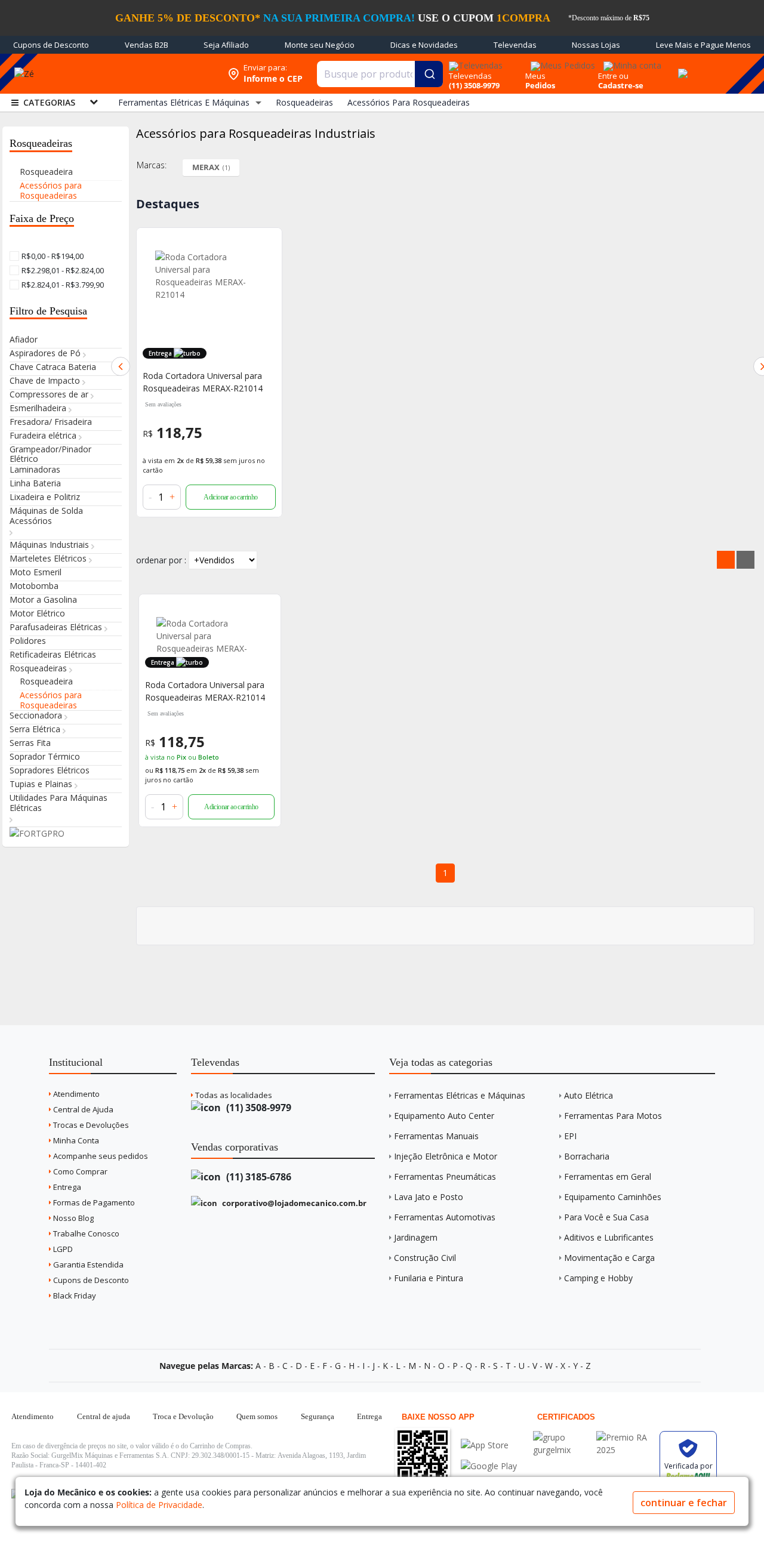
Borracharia (586, 1156)
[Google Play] (489, 1466)
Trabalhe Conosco (85, 1233)
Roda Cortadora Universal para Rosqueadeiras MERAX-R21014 (203, 382)
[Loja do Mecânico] (134, 73)
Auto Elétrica (588, 1095)
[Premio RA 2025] (625, 1437)
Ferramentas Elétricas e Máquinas (459, 1095)
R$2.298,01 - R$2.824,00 (62, 270)
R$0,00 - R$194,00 (52, 256)
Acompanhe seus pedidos (99, 1156)
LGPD (62, 1249)
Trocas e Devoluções (90, 1125)
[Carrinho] (681, 67)
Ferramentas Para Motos (613, 1115)
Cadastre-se (620, 85)
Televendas (515, 44)
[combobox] (380, 74)
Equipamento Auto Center (444, 1115)
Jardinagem (416, 1237)
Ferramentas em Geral (607, 1176)
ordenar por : (161, 560)
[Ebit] (561, 1437)
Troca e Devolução (183, 1416)
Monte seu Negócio (320, 44)
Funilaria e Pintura (428, 1278)
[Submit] (429, 74)
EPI (570, 1136)
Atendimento (75, 1093)
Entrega (66, 1187)
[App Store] (489, 1445)
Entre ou (613, 75)
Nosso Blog (72, 1218)
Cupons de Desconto (51, 44)
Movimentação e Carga (609, 1257)
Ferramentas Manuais (436, 1136)
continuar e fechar (683, 1502)
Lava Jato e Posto (428, 1196)
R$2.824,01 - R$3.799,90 (62, 284)
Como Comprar (79, 1171)
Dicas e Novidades (424, 44)
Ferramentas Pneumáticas (445, 1176)
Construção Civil (425, 1257)
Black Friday (73, 1295)
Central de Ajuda (82, 1109)
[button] (120, 366)
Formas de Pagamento (93, 1202)
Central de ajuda (103, 1416)
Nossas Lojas (596, 44)
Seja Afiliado (226, 44)
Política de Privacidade (159, 1504)
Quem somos (257, 1416)
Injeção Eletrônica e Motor (445, 1156)
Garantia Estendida (87, 1264)
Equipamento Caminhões (612, 1196)
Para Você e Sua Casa (606, 1217)
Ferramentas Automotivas (444, 1217)
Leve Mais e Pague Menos (703, 44)
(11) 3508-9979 (257, 1107)
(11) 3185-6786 (257, 1176)
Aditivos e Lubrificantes (609, 1237)
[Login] (630, 61)
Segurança (317, 1416)
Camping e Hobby (598, 1278)
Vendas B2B (146, 44)
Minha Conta (75, 1140)
